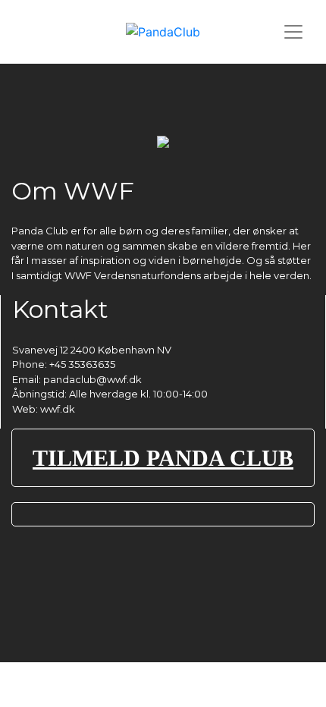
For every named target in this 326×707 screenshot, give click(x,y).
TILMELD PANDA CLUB (163, 457)
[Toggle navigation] (293, 31)
